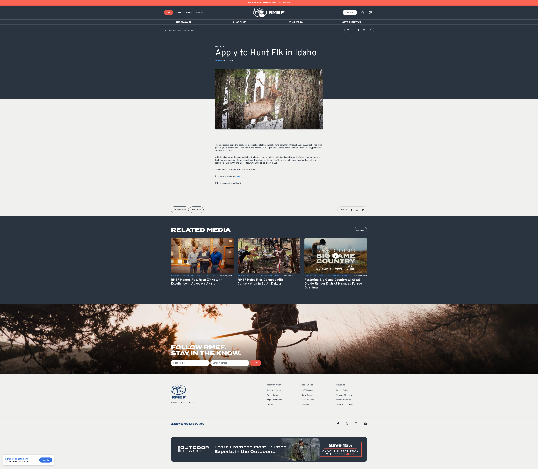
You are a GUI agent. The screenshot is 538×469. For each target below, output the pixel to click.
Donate (180, 12)
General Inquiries (274, 390)
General (218, 61)
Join (168, 12)
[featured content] (269, 449)
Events (189, 12)
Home (166, 30)
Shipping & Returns (344, 395)
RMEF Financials (308, 390)
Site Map (305, 405)
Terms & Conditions (344, 405)
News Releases (308, 395)
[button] (358, 30)
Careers (270, 405)
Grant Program (308, 400)
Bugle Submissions (274, 400)
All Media (360, 230)
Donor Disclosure (343, 400)
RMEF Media (173, 30)
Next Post (196, 210)
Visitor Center (273, 395)
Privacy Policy (342, 390)
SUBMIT (255, 363)
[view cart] (370, 12)
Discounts (200, 12)
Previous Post (180, 210)
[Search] (363, 12)
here (238, 176)
